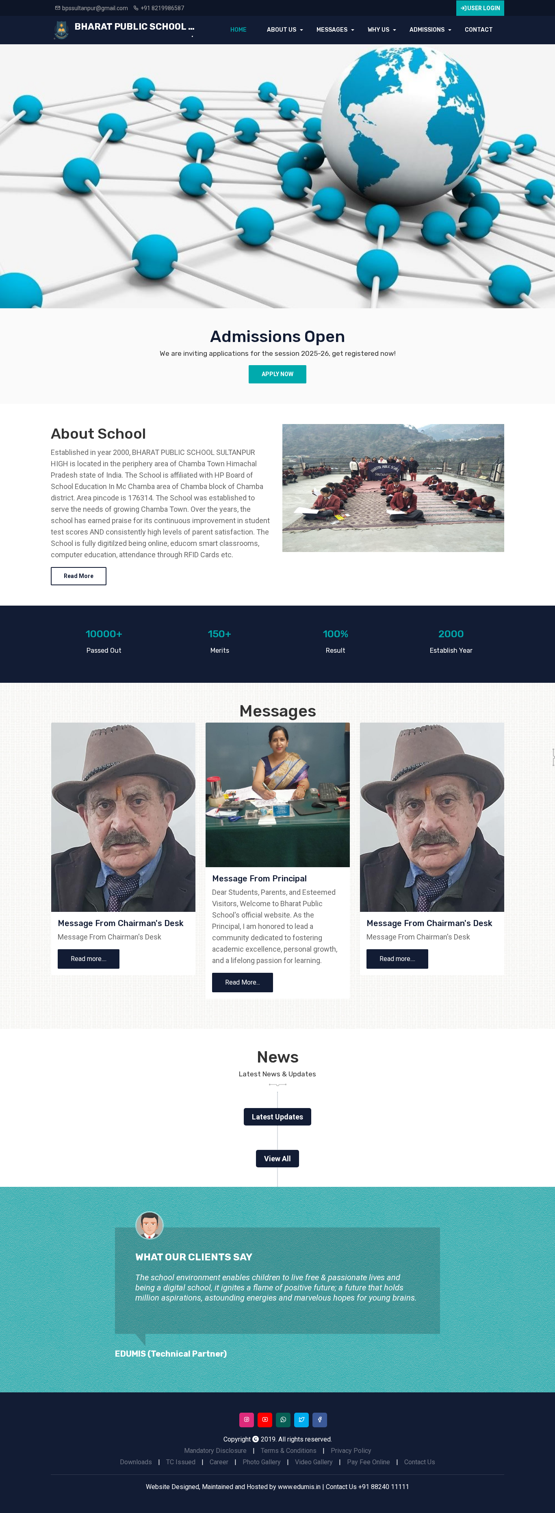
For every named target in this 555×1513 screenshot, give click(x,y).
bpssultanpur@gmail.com (95, 8)
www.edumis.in (299, 1487)
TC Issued (180, 1462)
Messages (332, 29)
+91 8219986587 (162, 8)
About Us (281, 29)
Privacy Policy (351, 1451)
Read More (78, 576)
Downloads (136, 1462)
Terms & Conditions (289, 1451)
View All (277, 1158)
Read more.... (88, 959)
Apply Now (277, 374)
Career (219, 1462)
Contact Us (419, 1462)
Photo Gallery (262, 1462)
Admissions (427, 29)
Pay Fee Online (368, 1462)
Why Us (378, 29)
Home (238, 29)
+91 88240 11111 (383, 1487)
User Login (483, 8)
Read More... (242, 982)
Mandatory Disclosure (215, 1451)
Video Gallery (314, 1462)
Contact (479, 29)
